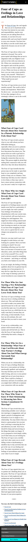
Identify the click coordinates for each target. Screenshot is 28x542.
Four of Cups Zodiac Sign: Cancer (12, 525)
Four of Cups (11, 25)
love (2, 22)
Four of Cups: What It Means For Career (14, 513)
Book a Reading (14, 539)
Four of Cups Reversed (10, 523)
